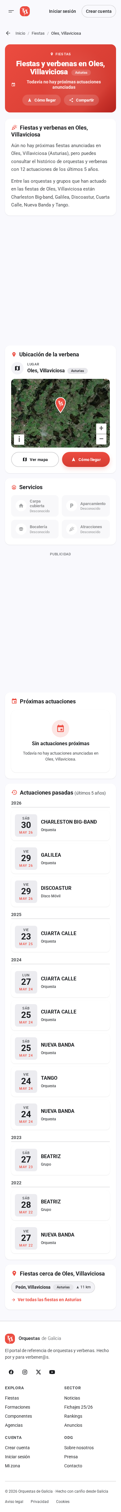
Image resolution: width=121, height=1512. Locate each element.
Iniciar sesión (62, 11)
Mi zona (12, 1465)
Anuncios (73, 1425)
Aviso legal (14, 1502)
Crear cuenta (99, 11)
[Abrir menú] (11, 11)
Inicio (20, 33)
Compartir (85, 100)
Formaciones (17, 1407)
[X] (38, 1372)
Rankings (73, 1416)
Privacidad (40, 1502)
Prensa (71, 1456)
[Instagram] (25, 1372)
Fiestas (38, 33)
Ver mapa (39, 459)
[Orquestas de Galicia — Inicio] (25, 11)
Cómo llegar (45, 100)
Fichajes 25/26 (78, 1407)
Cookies (62, 1502)
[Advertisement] (60, 281)
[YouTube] (52, 1372)
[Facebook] (11, 1372)
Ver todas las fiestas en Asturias (49, 1299)
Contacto (73, 1465)
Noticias (72, 1398)
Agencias (14, 1425)
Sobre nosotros (79, 1447)
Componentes (18, 1416)
